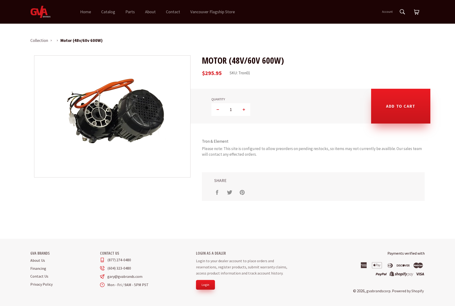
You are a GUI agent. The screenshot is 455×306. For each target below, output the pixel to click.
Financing (38, 268)
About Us (37, 260)
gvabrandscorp (378, 290)
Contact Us (39, 276)
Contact (173, 11)
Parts (130, 11)
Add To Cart (400, 106)
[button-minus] (217, 109)
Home (85, 11)
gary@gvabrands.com (124, 276)
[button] (417, 12)
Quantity (218, 99)
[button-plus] (243, 109)
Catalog (108, 11)
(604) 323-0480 (119, 268)
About (150, 11)
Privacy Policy (41, 284)
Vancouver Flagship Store (212, 11)
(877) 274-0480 (119, 260)
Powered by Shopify (408, 290)
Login (205, 285)
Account (387, 12)
